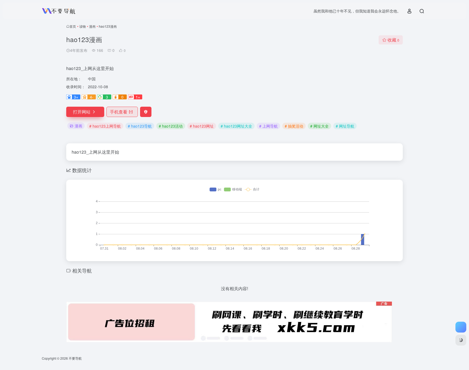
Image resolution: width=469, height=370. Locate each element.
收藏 (393, 40)
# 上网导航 (268, 126)
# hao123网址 (202, 126)
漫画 (92, 26)
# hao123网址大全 (236, 126)
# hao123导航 (140, 126)
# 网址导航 (345, 126)
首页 (72, 26)
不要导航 (75, 358)
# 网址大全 (319, 126)
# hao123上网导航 (105, 126)
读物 (82, 26)
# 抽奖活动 (294, 126)
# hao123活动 (171, 126)
